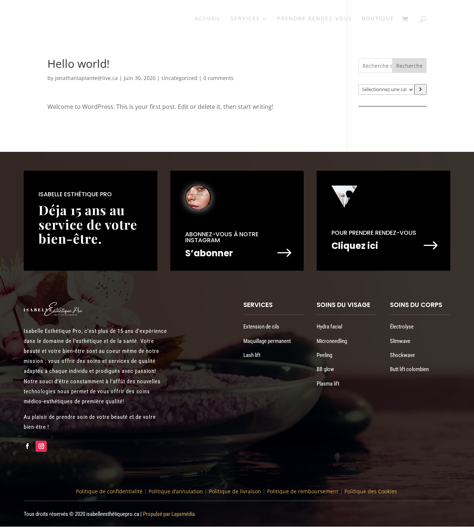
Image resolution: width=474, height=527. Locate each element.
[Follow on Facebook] (27, 446)
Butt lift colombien (409, 369)
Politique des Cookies (370, 491)
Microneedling (332, 341)
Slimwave (400, 341)
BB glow (325, 369)
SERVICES (245, 19)
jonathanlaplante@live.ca (86, 77)
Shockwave (402, 355)
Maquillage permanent (267, 341)
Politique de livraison (234, 491)
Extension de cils (261, 326)
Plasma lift (328, 383)
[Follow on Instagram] (41, 446)
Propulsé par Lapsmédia (169, 514)
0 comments (218, 77)
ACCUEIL (208, 19)
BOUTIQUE (378, 19)
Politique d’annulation (175, 491)
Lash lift (251, 355)
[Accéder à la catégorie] (420, 89)
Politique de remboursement (302, 491)
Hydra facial (329, 326)
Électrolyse (402, 326)
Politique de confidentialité (109, 491)
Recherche (409, 65)
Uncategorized (179, 77)
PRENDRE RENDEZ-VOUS (314, 19)
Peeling (324, 355)
